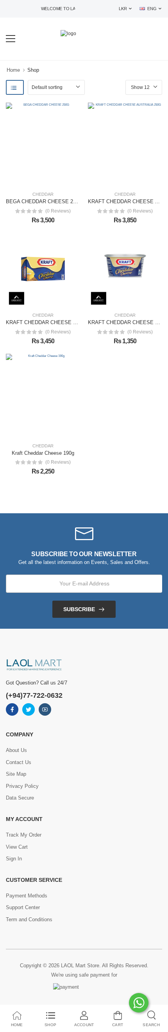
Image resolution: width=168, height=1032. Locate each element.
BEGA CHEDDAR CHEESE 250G (44, 201)
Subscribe (79, 609)
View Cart (17, 847)
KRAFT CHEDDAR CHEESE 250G (45, 322)
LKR (123, 8)
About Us (16, 750)
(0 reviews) (58, 211)
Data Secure (20, 798)
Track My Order (23, 835)
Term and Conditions (29, 919)
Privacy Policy (22, 786)
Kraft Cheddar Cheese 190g (43, 453)
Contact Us (18, 762)
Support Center (23, 907)
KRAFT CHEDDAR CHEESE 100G (127, 322)
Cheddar (43, 194)
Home (13, 70)
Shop (33, 70)
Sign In (14, 859)
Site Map (16, 774)
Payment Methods (26, 896)
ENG (151, 8)
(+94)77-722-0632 (34, 695)
